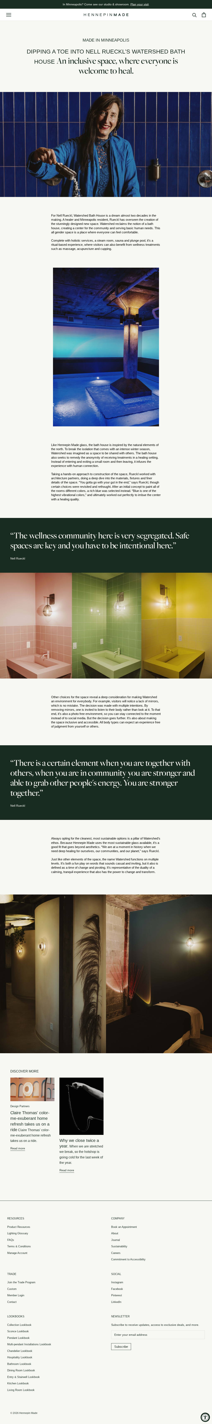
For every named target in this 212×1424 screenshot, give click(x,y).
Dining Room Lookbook (21, 1370)
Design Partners (20, 1106)
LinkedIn (116, 1302)
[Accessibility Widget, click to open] (205, 1417)
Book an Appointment (124, 1226)
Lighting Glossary (17, 1233)
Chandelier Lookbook (19, 1350)
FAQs (10, 1240)
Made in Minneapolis (106, 40)
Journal (115, 1240)
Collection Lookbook (19, 1324)
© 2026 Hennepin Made (23, 1413)
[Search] (194, 15)
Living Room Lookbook (21, 1390)
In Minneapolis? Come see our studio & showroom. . (106, 4)
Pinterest (116, 1295)
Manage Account (17, 1253)
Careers (115, 1253)
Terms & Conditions (19, 1246)
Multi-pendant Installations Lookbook (29, 1344)
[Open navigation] (8, 15)
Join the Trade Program (21, 1282)
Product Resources (18, 1226)
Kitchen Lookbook (18, 1383)
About (114, 1233)
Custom (12, 1288)
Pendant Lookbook (18, 1337)
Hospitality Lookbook (19, 1357)
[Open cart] (204, 14)
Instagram (117, 1282)
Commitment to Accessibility (128, 1259)
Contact (12, 1302)
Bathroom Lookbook (19, 1364)
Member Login (15, 1295)
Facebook (117, 1288)
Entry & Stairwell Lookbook (23, 1377)
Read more (17, 1148)
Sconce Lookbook (18, 1331)
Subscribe (121, 1346)
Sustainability (119, 1246)
